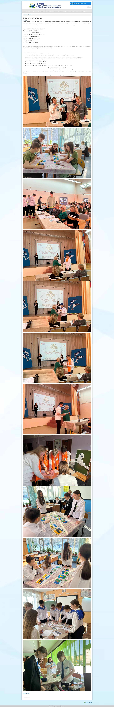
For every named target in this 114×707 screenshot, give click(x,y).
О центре (49, 10)
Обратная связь (81, 10)
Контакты (73, 10)
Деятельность (40, 10)
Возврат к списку (26, 693)
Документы (31, 10)
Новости (25, 10)
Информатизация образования (61, 10)
